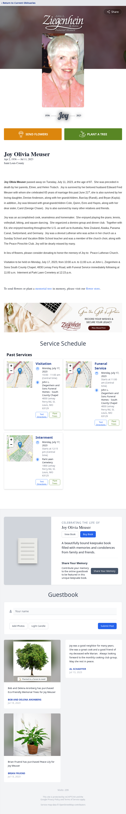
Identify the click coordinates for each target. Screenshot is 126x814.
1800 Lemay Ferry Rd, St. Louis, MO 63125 (48, 470)
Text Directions (41, 415)
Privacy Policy (54, 799)
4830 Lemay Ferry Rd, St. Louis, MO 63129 (48, 403)
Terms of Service (72, 799)
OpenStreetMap (66, 804)
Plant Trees (54, 414)
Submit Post (107, 625)
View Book (69, 534)
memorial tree (43, 288)
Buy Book (88, 534)
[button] (20, 371)
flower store (93, 288)
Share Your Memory (104, 571)
